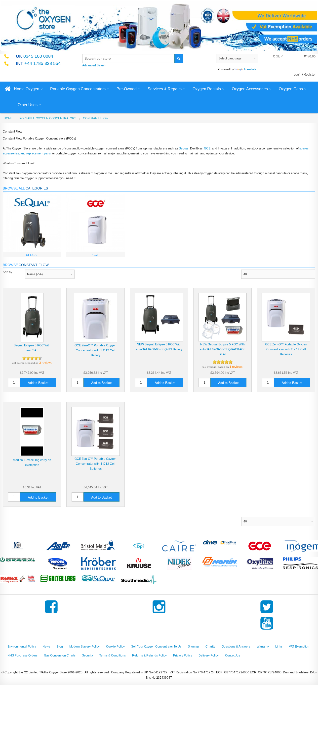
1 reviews (236, 367)
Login (297, 74)
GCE (207, 148)
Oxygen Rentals (207, 89)
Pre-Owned (127, 89)
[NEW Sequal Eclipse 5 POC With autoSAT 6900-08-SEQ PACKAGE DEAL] (223, 317)
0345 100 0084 (34, 56)
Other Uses (28, 105)
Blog (60, 646)
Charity (210, 646)
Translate (250, 69)
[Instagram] (159, 613)
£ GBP (278, 56)
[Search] (178, 58)
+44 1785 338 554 (38, 63)
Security (87, 655)
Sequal (184, 148)
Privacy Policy (182, 655)
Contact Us (232, 655)
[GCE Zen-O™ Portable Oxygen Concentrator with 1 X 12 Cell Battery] (95, 317)
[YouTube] (266, 629)
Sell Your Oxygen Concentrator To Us (156, 646)
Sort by (7, 272)
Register (310, 74)
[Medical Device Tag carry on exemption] (32, 432)
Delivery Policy (209, 655)
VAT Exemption (299, 646)
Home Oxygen (26, 89)
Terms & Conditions (112, 655)
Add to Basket (38, 382)
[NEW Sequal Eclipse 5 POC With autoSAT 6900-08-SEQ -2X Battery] (159, 317)
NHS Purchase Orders (22, 655)
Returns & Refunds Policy (149, 655)
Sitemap (193, 646)
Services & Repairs (165, 89)
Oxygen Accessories (250, 89)
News (46, 646)
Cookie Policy (115, 646)
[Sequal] (32, 222)
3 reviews (45, 363)
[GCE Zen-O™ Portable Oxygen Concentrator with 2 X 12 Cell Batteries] (286, 317)
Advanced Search (94, 65)
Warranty (263, 646)
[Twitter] (266, 613)
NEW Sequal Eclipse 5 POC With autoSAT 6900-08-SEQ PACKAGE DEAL (222, 349)
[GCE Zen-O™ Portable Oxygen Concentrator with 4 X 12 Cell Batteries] (96, 431)
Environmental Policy (21, 646)
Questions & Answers (236, 646)
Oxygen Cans (291, 89)
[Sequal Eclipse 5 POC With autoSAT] (32, 317)
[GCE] (95, 222)
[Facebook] (51, 613)
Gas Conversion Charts (60, 655)
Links (278, 646)
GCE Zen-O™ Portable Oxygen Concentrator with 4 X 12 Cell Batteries (96, 463)
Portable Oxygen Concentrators (78, 89)
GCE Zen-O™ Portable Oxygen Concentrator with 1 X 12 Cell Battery (96, 350)
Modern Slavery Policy (84, 646)
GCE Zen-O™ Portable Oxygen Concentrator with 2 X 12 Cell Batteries (286, 349)
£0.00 (311, 56)
